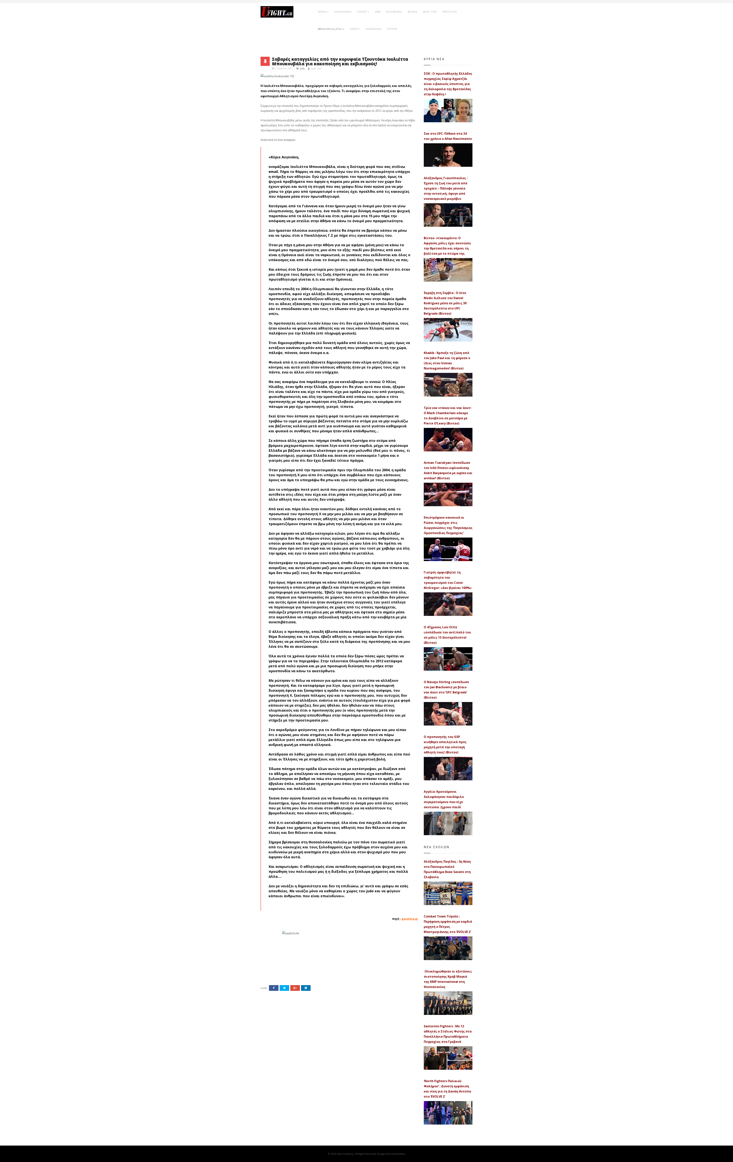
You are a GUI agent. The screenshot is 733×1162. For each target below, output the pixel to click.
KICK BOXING (394, 11)
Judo (302, 68)
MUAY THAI (430, 11)
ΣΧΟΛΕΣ (362, 11)
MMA (378, 11)
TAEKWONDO (373, 29)
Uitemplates (398, 1154)
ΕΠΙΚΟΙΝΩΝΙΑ (343, 11)
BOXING (412, 11)
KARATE (355, 29)
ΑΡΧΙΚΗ (322, 11)
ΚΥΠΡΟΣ (392, 29)
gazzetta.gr (409, 919)
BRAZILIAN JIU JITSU (330, 29)
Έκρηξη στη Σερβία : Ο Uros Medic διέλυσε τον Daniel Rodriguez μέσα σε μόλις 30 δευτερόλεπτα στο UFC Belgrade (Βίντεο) (445, 303)
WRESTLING (449, 11)
